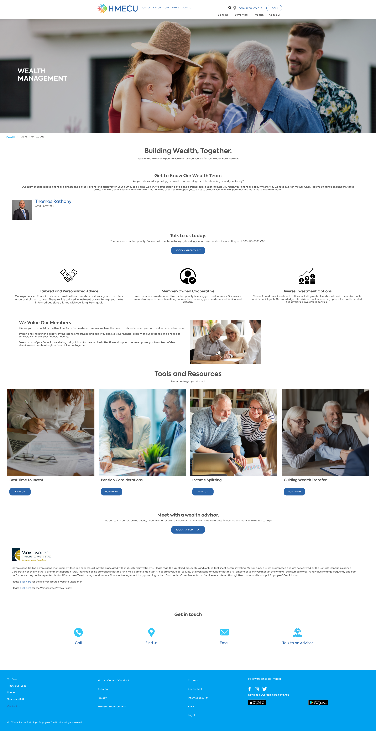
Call (78, 642)
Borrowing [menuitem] (241, 14)
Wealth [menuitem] (259, 14)
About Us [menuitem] (275, 14)
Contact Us (13, 706)
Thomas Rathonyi (54, 201)
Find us (151, 642)
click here (25, 581)
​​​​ (257, 702)
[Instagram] (257, 688)
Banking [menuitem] (223, 14)
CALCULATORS (161, 7)
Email (224, 642)
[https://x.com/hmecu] (264, 688)
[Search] (230, 8)
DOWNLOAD (20, 491)
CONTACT (187, 7)
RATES (175, 7)
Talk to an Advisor (297, 642)
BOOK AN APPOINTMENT (188, 250)
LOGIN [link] (274, 8)
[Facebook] (249, 688)
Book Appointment (250, 8)
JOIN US (146, 7)
